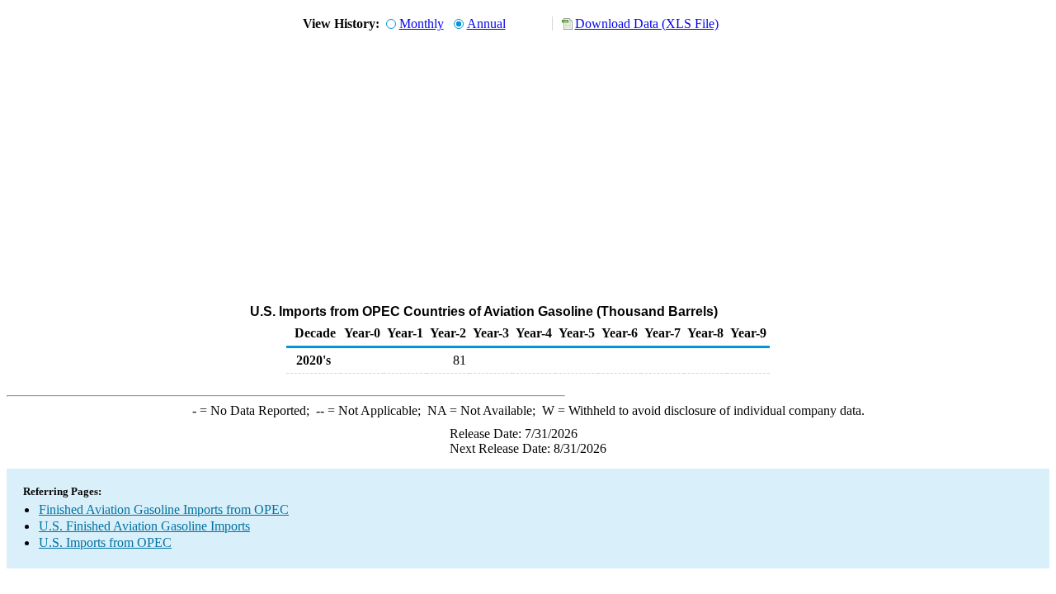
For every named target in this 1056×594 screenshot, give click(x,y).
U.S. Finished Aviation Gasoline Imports (144, 526)
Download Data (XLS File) (647, 23)
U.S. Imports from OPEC (105, 542)
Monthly (421, 23)
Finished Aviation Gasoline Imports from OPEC (164, 509)
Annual (486, 23)
